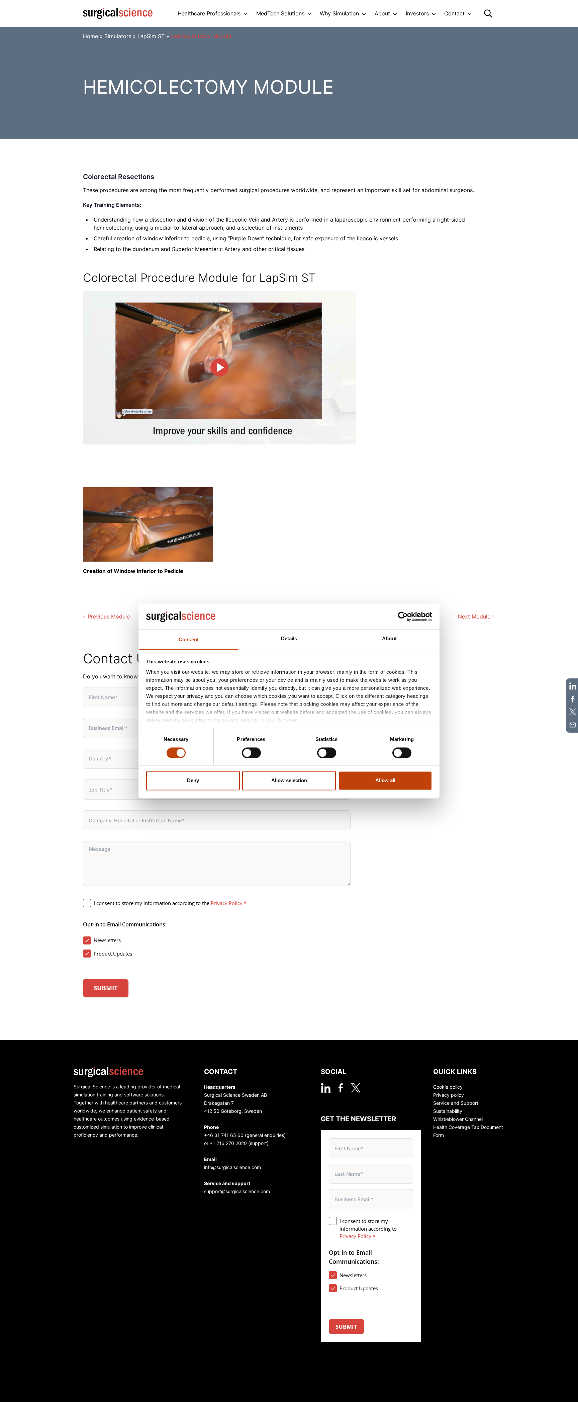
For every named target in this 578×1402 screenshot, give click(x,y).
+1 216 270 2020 (228, 1143)
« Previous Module (106, 616)
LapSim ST (151, 36)
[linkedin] (325, 1088)
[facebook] (341, 1087)
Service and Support (455, 1103)
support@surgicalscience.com (237, 1191)
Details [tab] (289, 639)
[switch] (251, 752)
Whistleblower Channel (458, 1119)
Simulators (117, 36)
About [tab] (389, 639)
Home (90, 36)
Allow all (385, 781)
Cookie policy (448, 1087)
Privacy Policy (227, 903)
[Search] (488, 13)
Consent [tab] (189, 640)
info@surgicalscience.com (232, 1167)
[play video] (219, 367)
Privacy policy (448, 1095)
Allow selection (289, 781)
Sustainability (447, 1111)
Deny (193, 781)
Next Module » (476, 616)
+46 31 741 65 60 (224, 1135)
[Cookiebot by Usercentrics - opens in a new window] (403, 616)
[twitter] (356, 1087)
